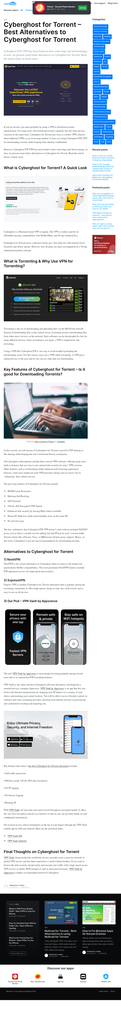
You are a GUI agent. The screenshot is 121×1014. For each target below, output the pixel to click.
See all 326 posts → (18, 953)
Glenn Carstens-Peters (44, 442)
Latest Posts (103, 991)
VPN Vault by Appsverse (24, 673)
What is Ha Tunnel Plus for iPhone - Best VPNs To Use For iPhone (21, 940)
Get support (99, 3)
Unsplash (61, 442)
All (21, 10)
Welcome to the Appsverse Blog (18, 991)
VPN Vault (14, 809)
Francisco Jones (16, 885)
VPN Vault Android (17, 840)
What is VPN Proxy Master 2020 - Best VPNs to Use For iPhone (22, 911)
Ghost (112, 991)
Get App (83, 8)
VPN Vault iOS (15, 835)
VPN (5, 20)
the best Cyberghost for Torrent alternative (48, 766)
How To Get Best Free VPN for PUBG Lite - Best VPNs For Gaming (22, 925)
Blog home (113, 3)
